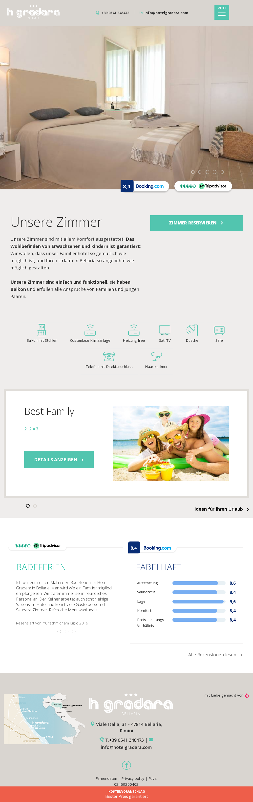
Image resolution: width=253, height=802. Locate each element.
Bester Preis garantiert (126, 794)
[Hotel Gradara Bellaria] (33, 12)
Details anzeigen (56, 459)
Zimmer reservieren (193, 223)
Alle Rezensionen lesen (212, 655)
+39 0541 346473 (115, 12)
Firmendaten (106, 778)
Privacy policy (132, 778)
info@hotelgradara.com (166, 12)
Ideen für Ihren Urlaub (219, 509)
